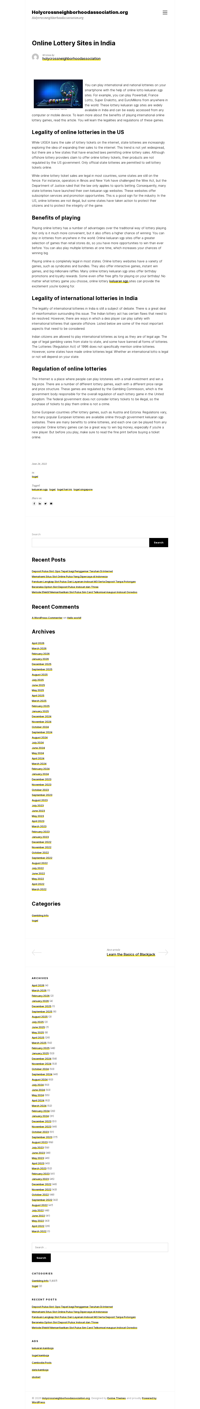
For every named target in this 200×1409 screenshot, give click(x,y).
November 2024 (41, 721)
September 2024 (42, 732)
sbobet (36, 1377)
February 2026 (41, 653)
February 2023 (41, 831)
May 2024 (38, 753)
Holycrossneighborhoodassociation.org (66, 1398)
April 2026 (38, 643)
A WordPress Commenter (47, 617)
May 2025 (38, 690)
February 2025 (41, 706)
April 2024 (38, 758)
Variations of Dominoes (73, 954)
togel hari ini (64, 489)
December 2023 (41, 779)
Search (36, 534)
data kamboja (40, 1369)
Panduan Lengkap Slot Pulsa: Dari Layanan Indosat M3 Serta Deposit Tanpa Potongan (84, 581)
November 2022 (41, 847)
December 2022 (41, 841)
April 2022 (38, 883)
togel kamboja (40, 1355)
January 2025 (40, 711)
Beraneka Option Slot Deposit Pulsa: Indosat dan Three (65, 586)
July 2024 (38, 742)
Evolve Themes (116, 1398)
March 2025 (39, 700)
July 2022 (38, 868)
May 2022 (38, 878)
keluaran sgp (40, 489)
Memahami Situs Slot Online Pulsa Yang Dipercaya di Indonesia (70, 576)
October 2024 (40, 726)
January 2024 (40, 774)
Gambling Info (40, 915)
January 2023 (40, 836)
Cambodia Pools (42, 1362)
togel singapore (83, 489)
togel (35, 476)
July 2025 (38, 679)
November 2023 (41, 784)
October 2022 (40, 852)
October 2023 (40, 789)
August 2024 (40, 737)
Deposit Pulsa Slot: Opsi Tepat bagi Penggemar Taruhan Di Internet (72, 571)
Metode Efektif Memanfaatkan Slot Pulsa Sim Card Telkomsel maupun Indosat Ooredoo (84, 592)
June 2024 (38, 747)
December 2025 (41, 664)
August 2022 (40, 863)
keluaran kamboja (43, 1348)
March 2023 (39, 826)
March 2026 (39, 648)
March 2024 (39, 763)
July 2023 (38, 805)
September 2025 (42, 669)
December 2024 (41, 716)
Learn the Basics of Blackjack (131, 954)
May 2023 (38, 816)
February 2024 (41, 768)
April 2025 (38, 695)
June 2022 (38, 873)
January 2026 (40, 658)
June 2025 (38, 685)
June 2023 (38, 810)
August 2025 (40, 674)
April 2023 (38, 821)
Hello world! (74, 617)
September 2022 (42, 857)
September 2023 (42, 794)
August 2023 (40, 800)
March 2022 (39, 889)
